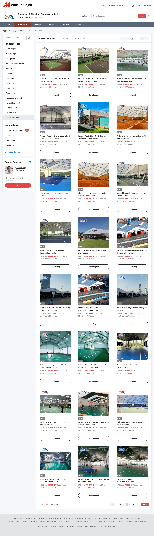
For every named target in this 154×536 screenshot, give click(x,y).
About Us (37, 24)
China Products (30, 518)
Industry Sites (92, 518)
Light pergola (11, 58)
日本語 (99, 521)
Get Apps (137, 5)
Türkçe (120, 521)
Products (23, 24)
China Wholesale (67, 518)
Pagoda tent (10, 93)
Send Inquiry (55, 95)
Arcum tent (10, 83)
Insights (137, 518)
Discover (66, 24)
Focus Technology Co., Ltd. (61, 526)
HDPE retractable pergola (15, 63)
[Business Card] (30, 162)
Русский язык (51, 521)
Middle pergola (11, 53)
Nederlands (78, 521)
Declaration (102, 526)
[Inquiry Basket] (129, 5)
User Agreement (90, 526)
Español (24, 521)
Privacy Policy (112, 526)
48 (57, 504)
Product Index (118, 518)
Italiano (61, 521)
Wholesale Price (80, 518)
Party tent (10, 68)
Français (42, 521)
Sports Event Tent (12, 117)
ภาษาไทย (112, 521)
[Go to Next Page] (146, 38)
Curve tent (10, 78)
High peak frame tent (14, 98)
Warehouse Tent (12, 113)
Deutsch (69, 521)
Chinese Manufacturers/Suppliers (48, 518)
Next (144, 504)
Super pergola (11, 49)
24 (47, 505)
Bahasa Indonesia (140, 521)
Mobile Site (129, 518)
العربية (86, 521)
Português (33, 521)
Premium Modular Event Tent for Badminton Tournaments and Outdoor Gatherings (131, 481)
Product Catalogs (14, 152)
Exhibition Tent (11, 108)
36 (52, 504)
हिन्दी (105, 521)
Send (18, 185)
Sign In (103, 5)
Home (8, 24)
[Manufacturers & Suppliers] (17, 5)
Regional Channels (105, 518)
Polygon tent (11, 73)
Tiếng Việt (128, 521)
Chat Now (22, 170)
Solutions (51, 24)
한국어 (93, 521)
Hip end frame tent (13, 103)
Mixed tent (10, 88)
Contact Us (80, 24)
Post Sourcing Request (149, 16)
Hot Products (18, 518)
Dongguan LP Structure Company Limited (38, 14)
